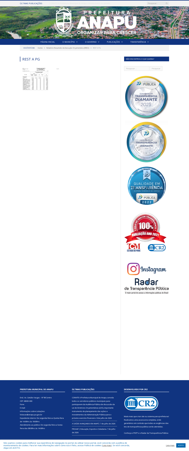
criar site (140, 416)
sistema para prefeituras (158, 416)
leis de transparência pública (136, 426)
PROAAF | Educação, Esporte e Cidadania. (89, 429)
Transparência (138, 42)
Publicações (113, 42)
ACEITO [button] (181, 445)
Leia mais (107, 445)
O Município (68, 42)
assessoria (143, 420)
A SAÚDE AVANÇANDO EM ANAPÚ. (65, 3)
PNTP (135, 433)
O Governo (91, 42)
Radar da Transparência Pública (154, 433)
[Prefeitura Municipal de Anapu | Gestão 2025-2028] (94, 21)
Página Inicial (47, 42)
